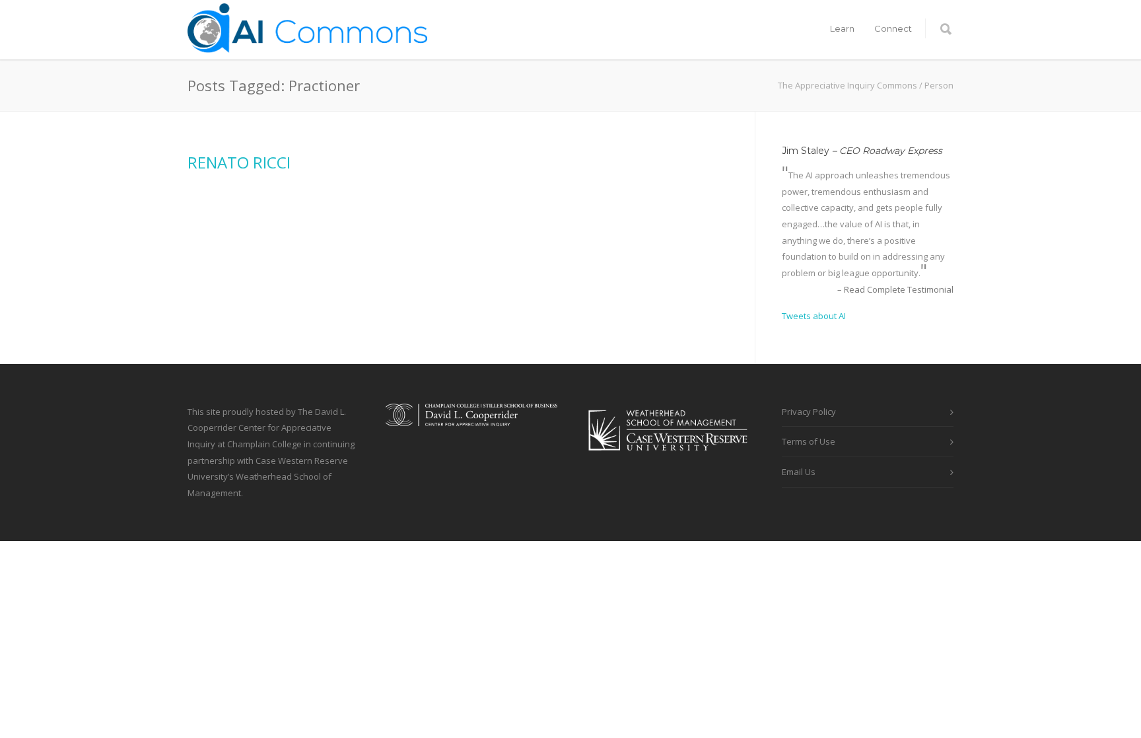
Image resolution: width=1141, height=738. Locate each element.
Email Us (798, 472)
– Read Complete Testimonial (895, 289)
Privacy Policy (809, 412)
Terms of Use (808, 441)
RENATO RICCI (239, 162)
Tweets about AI (814, 316)
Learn (842, 28)
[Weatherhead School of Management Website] (669, 459)
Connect (893, 28)
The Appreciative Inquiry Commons (847, 85)
